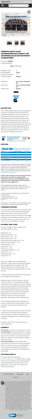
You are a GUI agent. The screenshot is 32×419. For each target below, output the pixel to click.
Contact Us (16, 377)
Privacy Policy (20, 374)
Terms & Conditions (8, 374)
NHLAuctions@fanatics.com (8, 359)
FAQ (27, 374)
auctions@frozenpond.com (8, 172)
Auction (18, 88)
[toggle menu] (2, 5)
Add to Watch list (16, 66)
